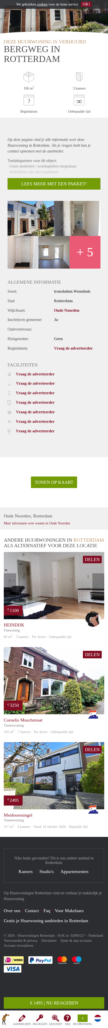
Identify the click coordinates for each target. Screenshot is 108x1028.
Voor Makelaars (69, 910)
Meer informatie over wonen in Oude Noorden (37, 523)
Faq (46, 910)
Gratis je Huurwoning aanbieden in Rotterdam (46, 920)
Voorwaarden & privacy (21, 940)
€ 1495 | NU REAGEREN (54, 1002)
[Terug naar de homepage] (5, 1020)
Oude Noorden (66, 310)
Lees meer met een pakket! (54, 183)
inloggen (40, 1023)
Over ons (12, 910)
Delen (92, 559)
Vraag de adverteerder (73, 348)
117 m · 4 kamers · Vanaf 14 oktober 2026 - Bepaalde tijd (46, 827)
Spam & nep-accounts (76, 940)
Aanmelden (22, 1023)
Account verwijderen (18, 945)
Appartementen (74, 871)
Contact (32, 910)
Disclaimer (49, 940)
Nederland (95, 935)
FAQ (67, 1023)
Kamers (26, 871)
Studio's (46, 871)
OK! (86, 4)
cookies (42, 4)
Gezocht (55, 1023)
